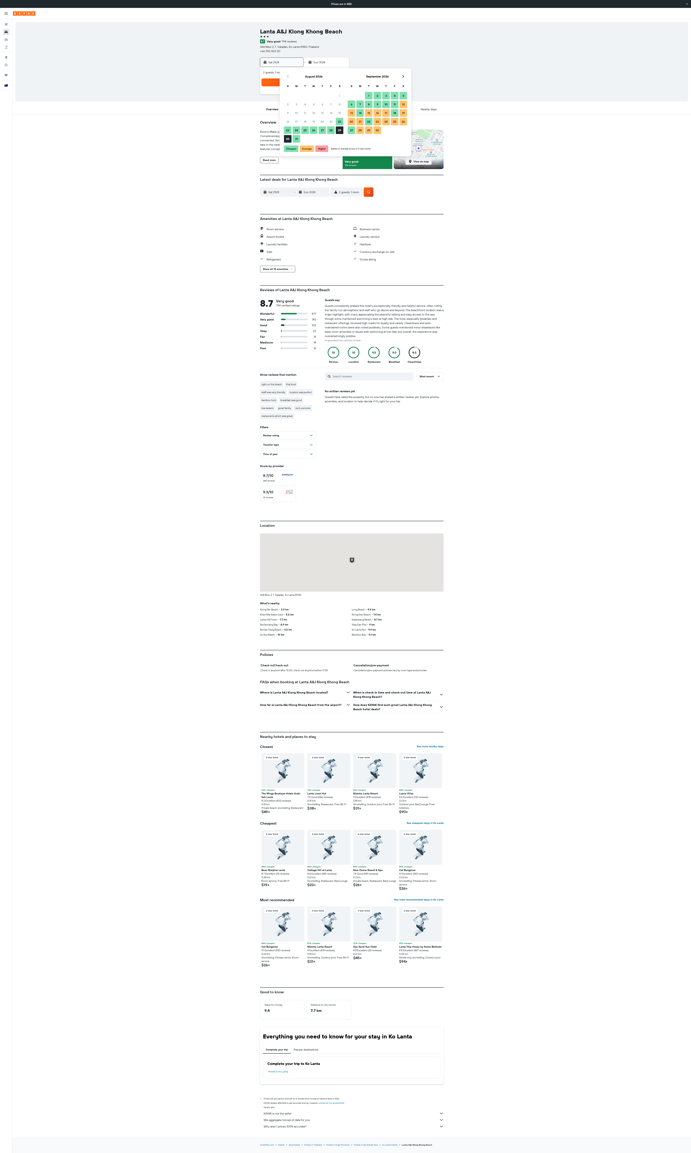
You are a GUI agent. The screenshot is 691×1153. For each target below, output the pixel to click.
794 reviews (289, 41)
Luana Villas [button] (406, 793)
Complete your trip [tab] (277, 1049)
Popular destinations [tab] (306, 1049)
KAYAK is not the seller (278, 1113)
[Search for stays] (6, 32)
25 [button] (305, 130)
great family (284, 408)
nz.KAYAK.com (267, 1144)
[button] (687, 4)
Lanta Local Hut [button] (316, 793)
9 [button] (288, 113)
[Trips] (6, 75)
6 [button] (322, 104)
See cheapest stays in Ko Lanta (425, 823)
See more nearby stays (430, 746)
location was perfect (301, 392)
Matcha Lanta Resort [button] (365, 793)
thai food (291, 384)
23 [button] (287, 130)
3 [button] (296, 104)
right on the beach (271, 384)
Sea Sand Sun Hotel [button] (365, 946)
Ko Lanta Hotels (390, 1144)
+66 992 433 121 (270, 51)
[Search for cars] (6, 39)
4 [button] (305, 104)
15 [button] (339, 113)
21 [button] (331, 121)
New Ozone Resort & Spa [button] (368, 870)
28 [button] (331, 130)
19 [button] (313, 121)
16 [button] (287, 121)
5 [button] (314, 104)
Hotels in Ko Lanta (278, 1071)
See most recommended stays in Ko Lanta (419, 899)
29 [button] (339, 130)
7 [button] (331, 104)
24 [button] (296, 130)
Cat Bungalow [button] (407, 870)
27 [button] (322, 130)
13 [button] (322, 113)
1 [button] (339, 95)
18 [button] (305, 121)
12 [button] (313, 113)
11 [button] (305, 113)
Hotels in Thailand (313, 1144)
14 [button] (331, 113)
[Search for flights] (6, 24)
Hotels (281, 1144)
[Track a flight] (6, 65)
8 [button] (339, 104)
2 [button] (288, 104)
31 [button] (296, 139)
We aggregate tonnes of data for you (287, 1120)
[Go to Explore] (6, 57)
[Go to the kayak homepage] (24, 13)
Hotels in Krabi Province (338, 1144)
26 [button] (313, 130)
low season (267, 408)
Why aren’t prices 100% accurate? (285, 1126)
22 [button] (339, 121)
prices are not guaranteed (331, 1103)
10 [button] (296, 113)
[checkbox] (278, 477)
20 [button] (322, 121)
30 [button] (288, 139)
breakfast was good (291, 400)
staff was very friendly (273, 392)
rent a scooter (303, 408)
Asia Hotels (294, 1144)
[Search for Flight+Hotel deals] (6, 47)
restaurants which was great (277, 416)
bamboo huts (268, 400)
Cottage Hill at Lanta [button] (319, 870)
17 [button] (296, 121)
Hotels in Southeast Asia (366, 1144)
